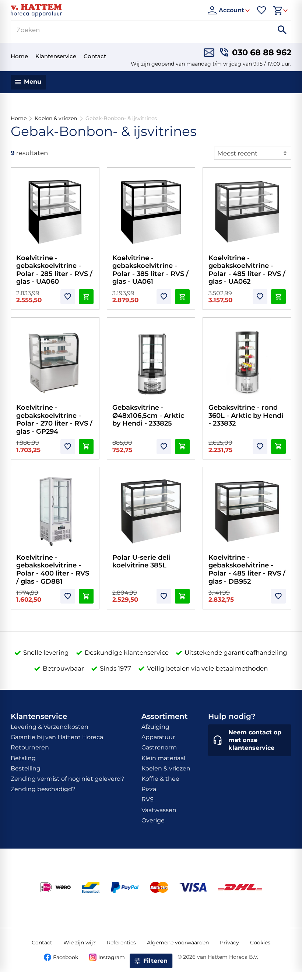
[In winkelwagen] (86, 296)
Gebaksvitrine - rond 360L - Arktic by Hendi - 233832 (245, 415)
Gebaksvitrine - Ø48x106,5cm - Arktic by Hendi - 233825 (148, 415)
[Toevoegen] (67, 296)
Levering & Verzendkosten (49, 726)
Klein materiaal (163, 758)
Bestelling (26, 768)
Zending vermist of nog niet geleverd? (67, 778)
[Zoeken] (282, 30)
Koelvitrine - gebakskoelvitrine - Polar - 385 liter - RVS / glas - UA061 (150, 270)
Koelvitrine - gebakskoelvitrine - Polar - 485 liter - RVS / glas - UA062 (246, 270)
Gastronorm (159, 747)
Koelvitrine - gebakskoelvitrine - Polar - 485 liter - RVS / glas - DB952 (246, 569)
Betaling (23, 758)
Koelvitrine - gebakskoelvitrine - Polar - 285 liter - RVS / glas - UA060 (54, 270)
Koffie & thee (160, 778)
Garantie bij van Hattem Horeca (57, 737)
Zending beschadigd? (43, 789)
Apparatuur (158, 737)
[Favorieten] (261, 10)
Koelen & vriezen (56, 118)
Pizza (148, 789)
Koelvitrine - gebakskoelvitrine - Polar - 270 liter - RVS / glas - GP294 (54, 419)
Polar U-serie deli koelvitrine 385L (141, 561)
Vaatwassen (158, 810)
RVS (147, 799)
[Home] (105, 10)
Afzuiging (155, 726)
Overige (153, 820)
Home (19, 118)
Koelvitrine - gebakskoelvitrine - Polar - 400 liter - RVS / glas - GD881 (52, 569)
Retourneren (30, 747)
